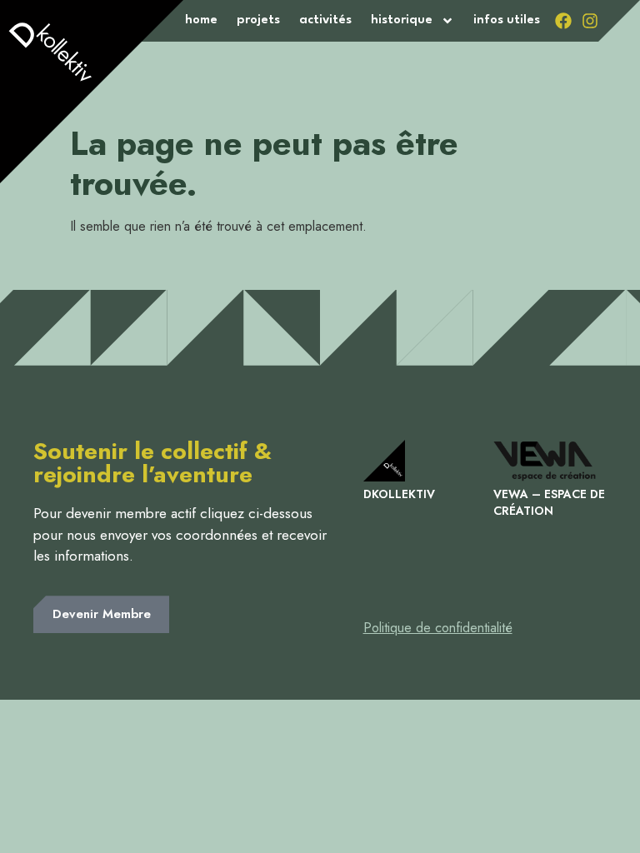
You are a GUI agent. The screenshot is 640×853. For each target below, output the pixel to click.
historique (401, 20)
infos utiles (506, 20)
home (201, 20)
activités (325, 20)
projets (258, 20)
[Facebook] (563, 20)
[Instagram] (590, 20)
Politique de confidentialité (437, 627)
